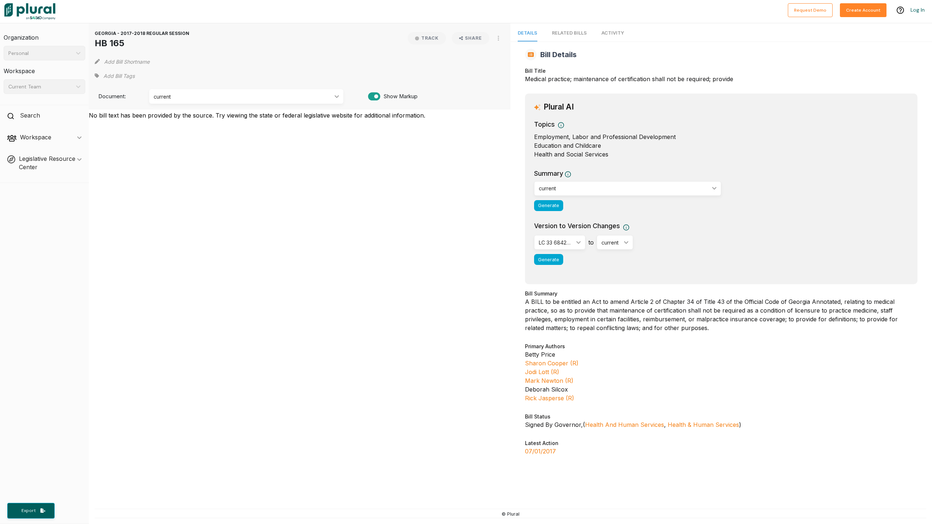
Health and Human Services (624, 424)
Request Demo (810, 10)
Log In (918, 10)
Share (473, 38)
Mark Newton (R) (549, 380)
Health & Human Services (703, 424)
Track (430, 38)
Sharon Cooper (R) (551, 363)
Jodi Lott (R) (542, 372)
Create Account (863, 10)
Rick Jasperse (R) (549, 398)
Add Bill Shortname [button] (127, 62)
